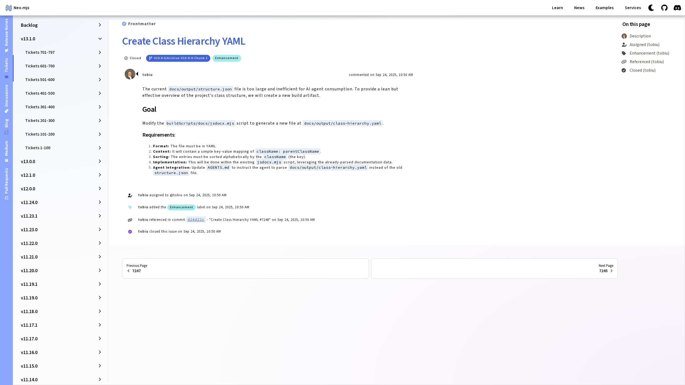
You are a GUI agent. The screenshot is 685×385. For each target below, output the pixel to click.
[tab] (6, 35)
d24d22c (196, 219)
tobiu (147, 74)
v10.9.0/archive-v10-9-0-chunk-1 (181, 58)
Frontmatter (142, 24)
